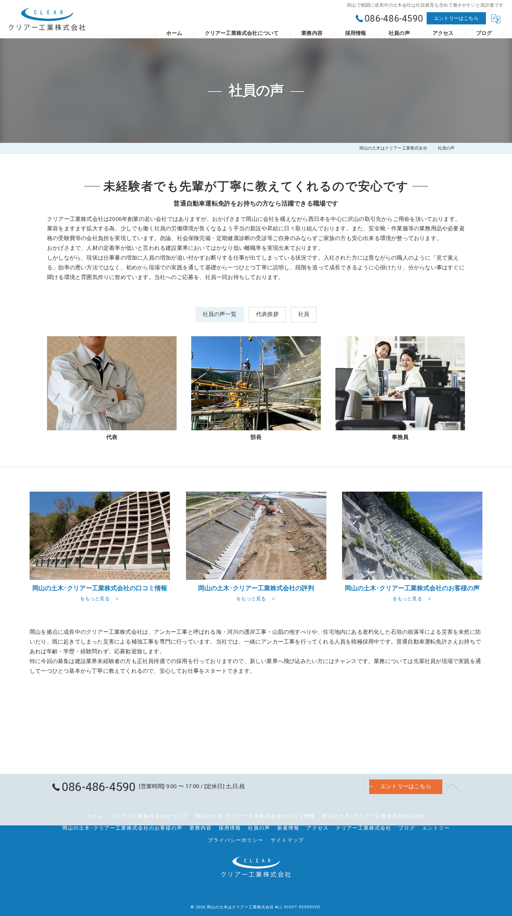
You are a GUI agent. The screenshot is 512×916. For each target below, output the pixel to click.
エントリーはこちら (456, 18)
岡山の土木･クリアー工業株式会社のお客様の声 (122, 828)
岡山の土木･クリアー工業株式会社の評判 (374, 816)
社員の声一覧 (219, 314)
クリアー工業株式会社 (363, 828)
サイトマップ (287, 840)
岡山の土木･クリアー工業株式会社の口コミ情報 (255, 816)
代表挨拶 (267, 314)
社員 (303, 314)
